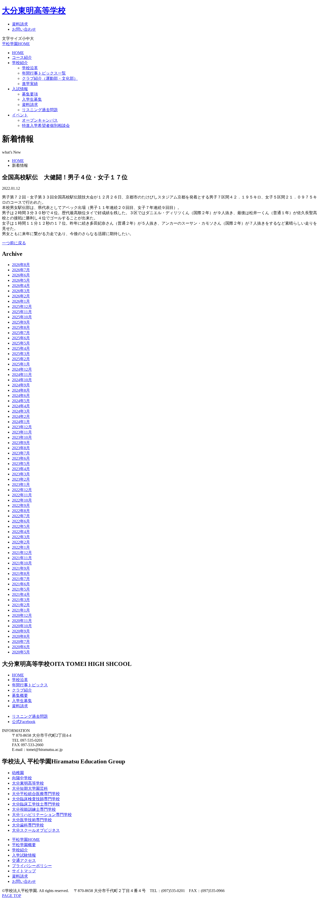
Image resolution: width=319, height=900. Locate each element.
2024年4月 (21, 406)
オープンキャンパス (40, 120)
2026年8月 (21, 265)
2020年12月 (22, 615)
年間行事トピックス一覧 (44, 73)
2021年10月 (22, 563)
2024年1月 (21, 422)
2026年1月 (21, 301)
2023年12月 (22, 427)
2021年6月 (21, 584)
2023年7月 (21, 453)
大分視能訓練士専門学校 (34, 809)
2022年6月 (21, 521)
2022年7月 (21, 516)
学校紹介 (20, 63)
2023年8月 (21, 448)
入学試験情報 (24, 855)
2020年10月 (22, 626)
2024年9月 (21, 385)
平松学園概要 (24, 845)
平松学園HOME (16, 44)
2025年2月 (21, 359)
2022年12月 (22, 490)
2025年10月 (22, 317)
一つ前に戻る (14, 243)
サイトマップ (24, 871)
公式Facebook (23, 722)
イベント (20, 115)
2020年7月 (21, 641)
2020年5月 (21, 652)
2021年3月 (21, 600)
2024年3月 (21, 411)
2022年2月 (21, 542)
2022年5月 (21, 526)
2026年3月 (21, 291)
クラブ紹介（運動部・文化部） (50, 78)
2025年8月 (21, 327)
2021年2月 (21, 605)
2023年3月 (21, 474)
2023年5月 (21, 463)
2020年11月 (22, 621)
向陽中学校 (22, 778)
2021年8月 (21, 573)
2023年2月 (21, 479)
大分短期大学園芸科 (30, 788)
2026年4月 (21, 285)
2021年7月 (21, 579)
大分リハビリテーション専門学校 (42, 814)
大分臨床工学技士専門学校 (36, 804)
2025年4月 (21, 348)
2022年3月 (21, 537)
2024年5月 (21, 401)
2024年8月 (21, 390)
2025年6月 (21, 338)
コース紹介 (22, 57)
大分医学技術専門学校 (32, 820)
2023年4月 (21, 469)
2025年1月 (21, 364)
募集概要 (20, 695)
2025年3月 (21, 354)
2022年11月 (22, 495)
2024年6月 (21, 395)
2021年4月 (21, 594)
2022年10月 (22, 500)
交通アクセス (24, 860)
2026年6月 (21, 275)
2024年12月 (22, 369)
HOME (18, 53)
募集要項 (30, 94)
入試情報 (20, 89)
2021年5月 (21, 589)
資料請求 (20, 24)
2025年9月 (21, 322)
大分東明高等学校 (34, 10)
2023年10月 (22, 437)
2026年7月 (21, 270)
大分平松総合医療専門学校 (36, 794)
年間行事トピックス (30, 685)
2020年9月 (21, 631)
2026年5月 (21, 280)
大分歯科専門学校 (28, 825)
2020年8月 (21, 636)
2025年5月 (21, 343)
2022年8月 (21, 511)
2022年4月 (21, 532)
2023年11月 (22, 432)
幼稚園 (18, 773)
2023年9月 (21, 443)
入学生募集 (32, 99)
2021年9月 (21, 568)
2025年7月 (21, 333)
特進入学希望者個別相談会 (46, 125)
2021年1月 (21, 610)
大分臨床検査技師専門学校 (36, 799)
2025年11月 (22, 312)
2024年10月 (22, 380)
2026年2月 (21, 296)
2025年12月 (22, 306)
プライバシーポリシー (32, 866)
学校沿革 (30, 68)
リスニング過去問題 (40, 110)
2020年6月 (21, 647)
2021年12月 (22, 552)
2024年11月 (22, 374)
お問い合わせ (24, 29)
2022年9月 (21, 505)
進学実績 (30, 84)
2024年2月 (21, 416)
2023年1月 (21, 484)
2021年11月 (22, 558)
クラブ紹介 (22, 690)
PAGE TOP (11, 896)
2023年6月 (21, 458)
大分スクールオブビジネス (36, 830)
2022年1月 (21, 547)
